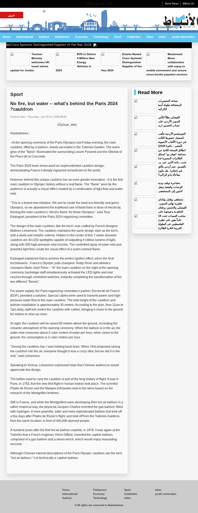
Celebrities (134, 37)
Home (6, 37)
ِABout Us (188, 3)
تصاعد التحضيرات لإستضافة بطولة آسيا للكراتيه (170, 105)
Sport (117, 37)
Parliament (62, 37)
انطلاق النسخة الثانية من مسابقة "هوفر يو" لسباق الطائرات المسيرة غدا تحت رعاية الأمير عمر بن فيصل (160, 158)
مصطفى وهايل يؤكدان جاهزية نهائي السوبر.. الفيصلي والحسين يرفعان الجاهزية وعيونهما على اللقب (160, 207)
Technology (100, 37)
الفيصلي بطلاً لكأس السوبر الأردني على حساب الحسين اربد (169, 121)
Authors (44, 37)
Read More (150, 92)
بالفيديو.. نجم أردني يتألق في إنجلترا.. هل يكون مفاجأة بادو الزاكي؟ (172, 170)
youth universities (183, 37)
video (149, 37)
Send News (172, 3)
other (162, 37)
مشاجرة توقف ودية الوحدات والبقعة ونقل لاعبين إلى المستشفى (170, 187)
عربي (11, 15)
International (24, 37)
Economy (81, 37)
